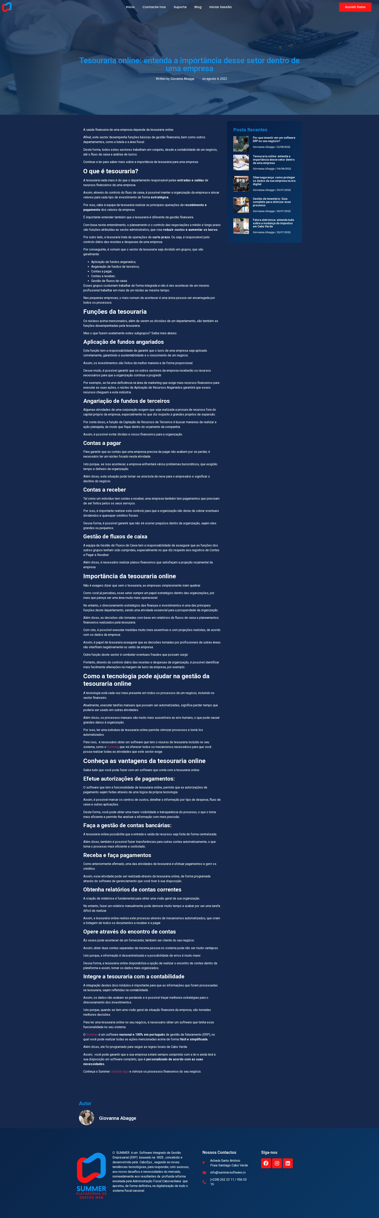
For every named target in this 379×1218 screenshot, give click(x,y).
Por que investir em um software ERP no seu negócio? (274, 139)
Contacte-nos (154, 7)
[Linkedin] (288, 1163)
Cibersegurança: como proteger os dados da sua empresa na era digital (274, 181)
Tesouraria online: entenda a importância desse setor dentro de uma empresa (274, 160)
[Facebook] (266, 1163)
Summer (112, 747)
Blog (198, 7)
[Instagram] (277, 1163)
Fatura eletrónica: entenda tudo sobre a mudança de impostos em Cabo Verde (273, 223)
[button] (355, 7)
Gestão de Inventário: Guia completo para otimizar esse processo (272, 202)
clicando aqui (120, 1071)
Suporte (180, 7)
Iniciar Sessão (220, 7)
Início (130, 7)
